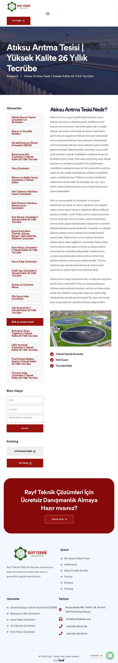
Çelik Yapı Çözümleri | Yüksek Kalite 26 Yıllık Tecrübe (24, 273)
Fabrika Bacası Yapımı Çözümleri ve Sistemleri (24, 119)
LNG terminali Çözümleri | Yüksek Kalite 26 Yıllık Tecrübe (25, 347)
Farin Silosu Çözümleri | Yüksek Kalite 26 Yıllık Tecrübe (24, 250)
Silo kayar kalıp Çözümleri (20, 297)
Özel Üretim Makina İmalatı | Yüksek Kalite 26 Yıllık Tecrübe (24, 361)
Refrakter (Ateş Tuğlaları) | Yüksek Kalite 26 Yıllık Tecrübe (25, 333)
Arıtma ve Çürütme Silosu (22, 286)
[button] (19, 21)
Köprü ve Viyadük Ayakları (22, 132)
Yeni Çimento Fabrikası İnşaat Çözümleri (24, 192)
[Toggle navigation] (46, 14)
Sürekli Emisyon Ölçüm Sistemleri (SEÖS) (25, 144)
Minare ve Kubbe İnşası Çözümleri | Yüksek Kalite (25, 180)
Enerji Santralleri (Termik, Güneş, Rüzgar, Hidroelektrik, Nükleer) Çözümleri (24, 235)
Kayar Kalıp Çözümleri (24, 261)
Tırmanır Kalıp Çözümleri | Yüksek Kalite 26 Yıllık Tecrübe (25, 375)
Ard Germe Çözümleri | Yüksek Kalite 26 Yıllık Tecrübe (25, 219)
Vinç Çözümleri (20, 168)
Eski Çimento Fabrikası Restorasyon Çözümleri (24, 205)
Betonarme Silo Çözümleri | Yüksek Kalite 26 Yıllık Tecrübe (25, 157)
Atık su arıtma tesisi (23, 322)
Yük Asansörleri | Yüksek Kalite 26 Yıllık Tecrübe (24, 310)
